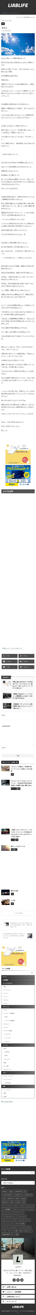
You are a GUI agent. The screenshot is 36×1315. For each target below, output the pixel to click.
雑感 (5, 1096)
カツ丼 (13, 900)
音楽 (5, 1048)
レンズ (11, 1223)
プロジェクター (6, 1220)
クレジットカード (8, 1076)
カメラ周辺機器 (6, 1209)
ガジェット (6, 1006)
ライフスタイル (7, 983)
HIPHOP (7, 1052)
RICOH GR (5, 1202)
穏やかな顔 (14, 891)
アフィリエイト (8, 1079)
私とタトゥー (28, 1230)
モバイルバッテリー (25, 1220)
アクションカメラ (6, 1205)
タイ (22, 1213)
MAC (6, 1017)
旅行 (5, 986)
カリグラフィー (8, 1069)
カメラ (5, 1010)
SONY (11, 1202)
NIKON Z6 (10, 1198)
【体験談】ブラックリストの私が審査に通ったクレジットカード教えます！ (22, 706)
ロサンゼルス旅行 (20, 1223)
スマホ (5, 1027)
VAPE (23, 1202)
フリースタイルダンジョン (8, 1216)
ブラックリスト (22, 1216)
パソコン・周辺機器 (9, 1013)
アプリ (15, 1205)
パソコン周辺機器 (9, 1020)
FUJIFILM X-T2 (18, 1195)
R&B (6, 1055)
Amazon (4, 1191)
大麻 (16, 1230)
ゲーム (5, 1003)
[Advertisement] (18, 570)
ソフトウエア (15, 1213)
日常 (4, 1086)
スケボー (6, 1000)
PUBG (17, 1198)
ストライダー (30, 1209)
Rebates (24, 1198)
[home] (22, 1280)
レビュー (4, 1223)
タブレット (7, 1024)
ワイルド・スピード (7, 1230)
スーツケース (5, 1213)
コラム (22, 1209)
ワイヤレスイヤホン (25, 1227)
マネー (5, 1073)
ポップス (7, 1059)
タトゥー (6, 993)
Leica (3, 1198)
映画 (5, 1062)
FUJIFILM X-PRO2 (7, 1195)
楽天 (21, 1230)
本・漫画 (6, 1066)
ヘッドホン (8, 1038)
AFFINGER (8, 1083)
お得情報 (5, 980)
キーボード (15, 1209)
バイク (5, 996)
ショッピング (7, 1089)
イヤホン (7, 1041)
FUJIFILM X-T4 (28, 1195)
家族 (4, 715)
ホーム (5, 977)
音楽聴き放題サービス (7, 1234)
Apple (10, 1191)
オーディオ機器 (8, 1030)
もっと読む (19, 913)
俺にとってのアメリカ (18, 846)
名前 (4, 747)
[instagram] (18, 1280)
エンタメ (5, 1045)
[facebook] (14, 1280)
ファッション (7, 990)
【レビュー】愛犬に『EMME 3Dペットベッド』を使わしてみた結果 (21, 769)
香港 (17, 1234)
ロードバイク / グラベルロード (10, 1227)
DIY (25, 1191)
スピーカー (8, 1034)
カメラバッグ (30, 1205)
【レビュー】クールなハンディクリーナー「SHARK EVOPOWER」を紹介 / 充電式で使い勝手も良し (22, 783)
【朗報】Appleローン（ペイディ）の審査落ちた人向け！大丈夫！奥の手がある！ (22, 696)
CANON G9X (18, 1191)
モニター (15, 1220)
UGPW (18, 1202)
